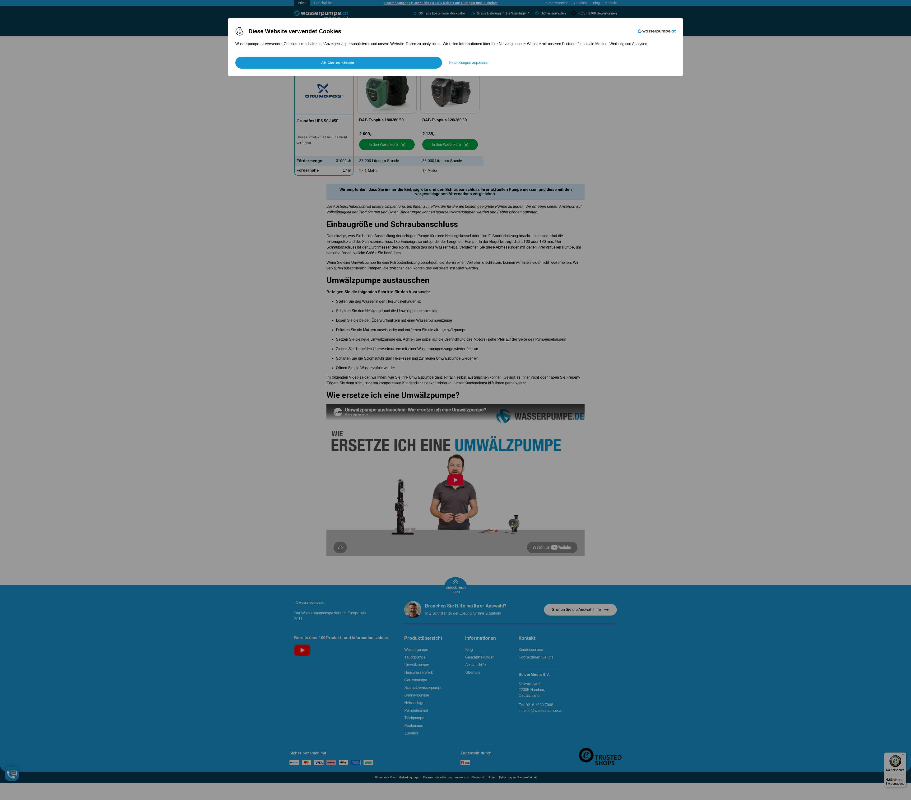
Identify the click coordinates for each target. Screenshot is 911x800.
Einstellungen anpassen (468, 63)
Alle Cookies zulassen (337, 63)
